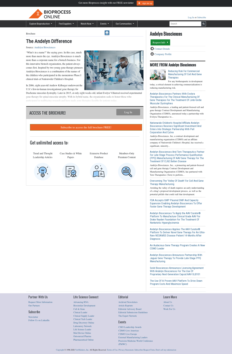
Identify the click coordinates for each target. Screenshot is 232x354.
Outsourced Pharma (82, 336)
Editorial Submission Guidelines (133, 312)
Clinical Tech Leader (82, 319)
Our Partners (34, 305)
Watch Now (86, 23)
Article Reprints (125, 305)
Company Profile (163, 54)
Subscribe (201, 17)
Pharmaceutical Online (83, 339)
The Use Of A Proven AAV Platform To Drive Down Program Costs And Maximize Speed (176, 282)
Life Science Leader (82, 329)
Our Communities (124, 23)
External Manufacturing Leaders (133, 337)
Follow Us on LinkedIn (38, 320)
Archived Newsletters (128, 302)
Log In (191, 17)
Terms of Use (112, 349)
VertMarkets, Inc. (82, 349)
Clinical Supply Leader (83, 315)
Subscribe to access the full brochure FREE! (86, 127)
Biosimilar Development (84, 305)
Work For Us (169, 308)
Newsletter (33, 316)
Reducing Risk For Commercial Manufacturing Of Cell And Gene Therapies (185, 74)
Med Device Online (82, 332)
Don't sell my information (166, 349)
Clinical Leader (80, 312)
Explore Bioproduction (40, 23)
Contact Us (168, 305)
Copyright (60, 349)
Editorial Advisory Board (129, 308)
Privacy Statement (126, 349)
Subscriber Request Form (144, 349)
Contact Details (162, 48)
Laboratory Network (82, 326)
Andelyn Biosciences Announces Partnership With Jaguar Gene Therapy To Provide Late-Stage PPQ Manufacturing (176, 258)
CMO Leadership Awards (130, 327)
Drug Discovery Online (83, 322)
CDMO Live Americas (128, 330)
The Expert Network (127, 315)
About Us (167, 302)
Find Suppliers (65, 23)
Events (103, 23)
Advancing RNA (80, 302)
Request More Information (40, 302)
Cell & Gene (79, 308)
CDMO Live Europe (127, 333)
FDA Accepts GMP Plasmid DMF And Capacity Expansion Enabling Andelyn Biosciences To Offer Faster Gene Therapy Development (176, 203)
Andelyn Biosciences (44, 47)
